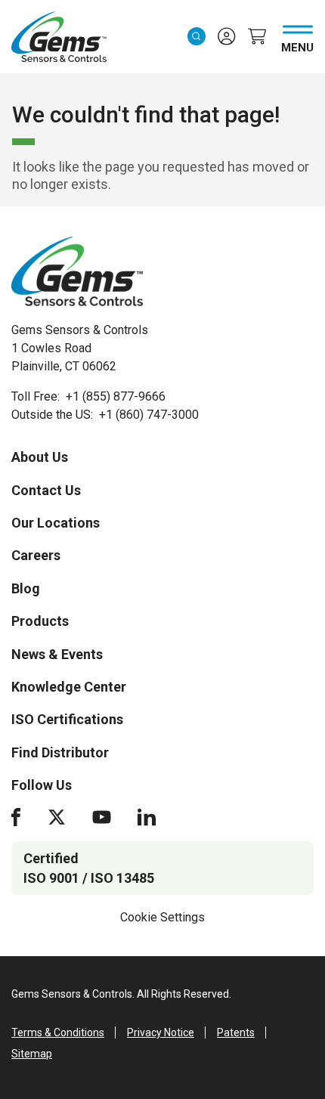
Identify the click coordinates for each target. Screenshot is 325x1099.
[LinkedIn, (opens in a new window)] (147, 817)
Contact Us (46, 490)
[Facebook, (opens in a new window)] (16, 817)
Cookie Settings (162, 917)
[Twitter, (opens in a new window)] (57, 817)
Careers (35, 555)
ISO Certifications (67, 719)
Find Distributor (60, 752)
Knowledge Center (68, 687)
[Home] (77, 271)
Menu (297, 44)
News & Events (57, 654)
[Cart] (257, 36)
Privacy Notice (160, 1032)
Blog (25, 588)
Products (40, 621)
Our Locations (55, 523)
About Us (39, 457)
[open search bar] (196, 36)
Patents (236, 1032)
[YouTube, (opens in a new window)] (101, 817)
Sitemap (31, 1054)
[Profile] (227, 36)
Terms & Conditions (57, 1032)
